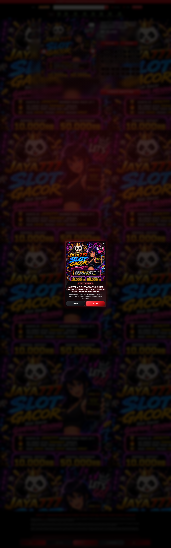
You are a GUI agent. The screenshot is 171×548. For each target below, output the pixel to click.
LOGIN (75, 303)
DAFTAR (95, 303)
